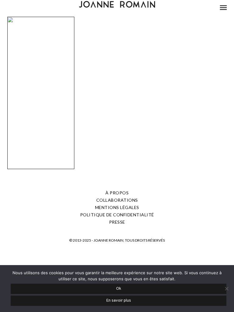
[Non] (226, 288)
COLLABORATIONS (117, 200)
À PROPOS (117, 192)
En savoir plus (118, 300)
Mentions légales (117, 207)
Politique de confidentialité (117, 214)
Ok (118, 288)
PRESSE (117, 222)
